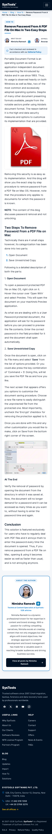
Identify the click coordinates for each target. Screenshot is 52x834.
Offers (31, 735)
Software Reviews (10, 735)
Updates (6, 764)
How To (20, 12)
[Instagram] (29, 706)
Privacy (12, 830)
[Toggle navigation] (46, 5)
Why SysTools (8, 720)
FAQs (30, 745)
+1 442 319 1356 (19, 801)
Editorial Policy (34, 52)
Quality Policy (38, 830)
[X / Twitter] (10, 706)
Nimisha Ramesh (18, 41)
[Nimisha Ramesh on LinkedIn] (29, 41)
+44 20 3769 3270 (18, 804)
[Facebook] (4, 706)
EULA (4, 830)
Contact (32, 725)
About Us (6, 725)
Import (5, 769)
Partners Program (10, 745)
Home (4, 12)
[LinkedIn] (16, 706)
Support (32, 730)
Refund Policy (24, 830)
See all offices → (10, 809)
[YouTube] (23, 706)
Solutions (6, 778)
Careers (32, 720)
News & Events (35, 740)
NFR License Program (12, 740)
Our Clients (7, 730)
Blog (12, 12)
